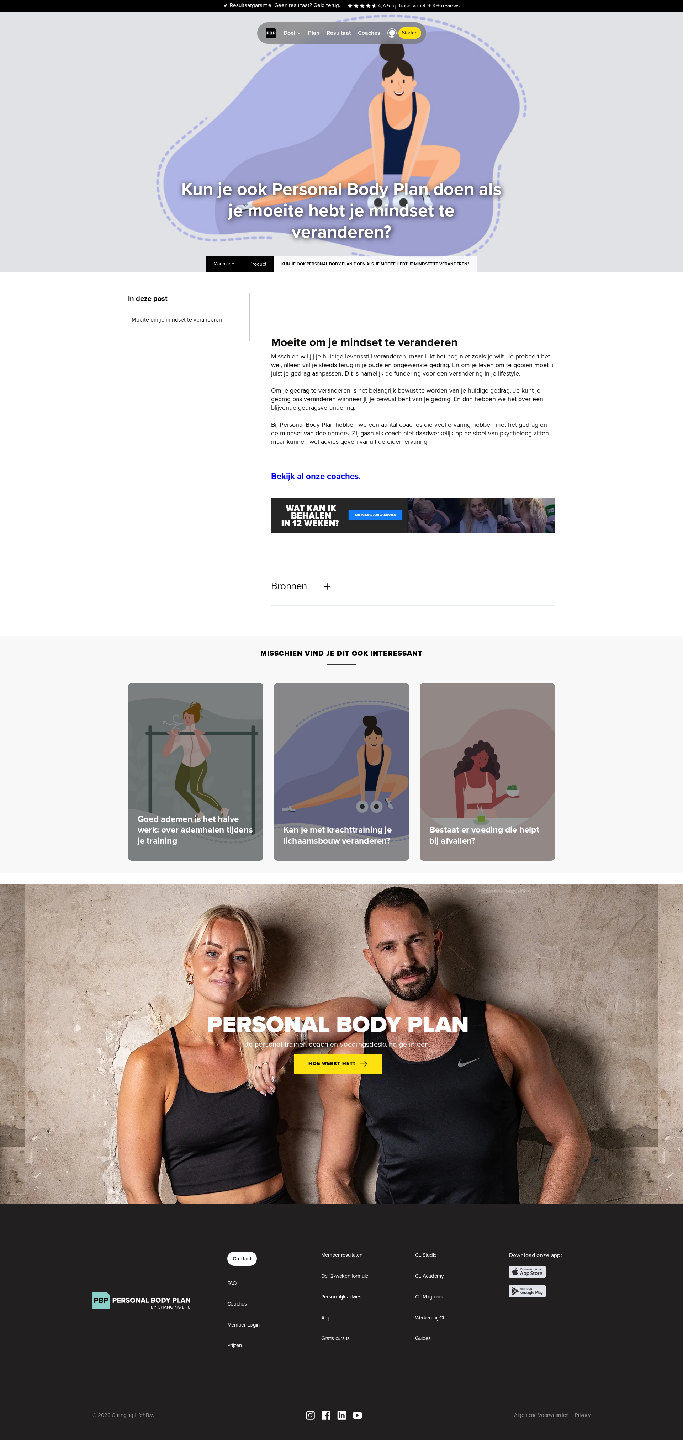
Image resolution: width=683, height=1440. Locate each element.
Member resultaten (341, 1255)
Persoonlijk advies (341, 1296)
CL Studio (426, 1255)
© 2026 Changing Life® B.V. (123, 1415)
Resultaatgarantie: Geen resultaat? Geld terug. (282, 5)
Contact (242, 1258)
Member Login (243, 1324)
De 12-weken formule (344, 1276)
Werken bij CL (430, 1317)
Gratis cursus (335, 1338)
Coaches (237, 1303)
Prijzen (234, 1345)
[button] (392, 33)
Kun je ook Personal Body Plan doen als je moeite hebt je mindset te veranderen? (375, 264)
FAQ (232, 1283)
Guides (423, 1338)
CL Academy (429, 1276)
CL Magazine (429, 1296)
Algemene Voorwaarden (541, 1415)
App (326, 1317)
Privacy (583, 1415)
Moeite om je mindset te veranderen (177, 319)
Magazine (223, 264)
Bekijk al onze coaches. (316, 476)
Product (257, 263)
